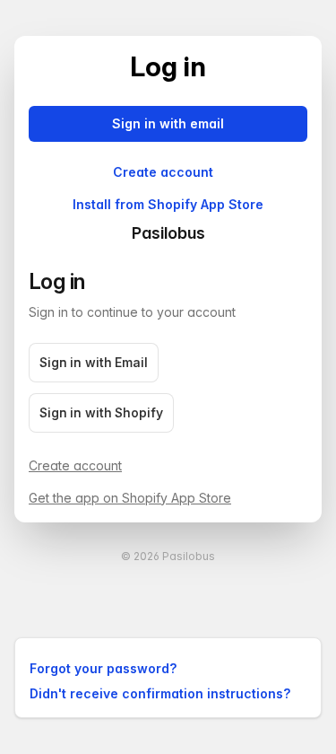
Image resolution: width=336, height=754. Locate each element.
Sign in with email (168, 123)
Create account (163, 172)
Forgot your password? (103, 668)
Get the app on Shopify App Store (130, 497)
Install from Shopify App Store (168, 204)
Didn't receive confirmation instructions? (160, 693)
